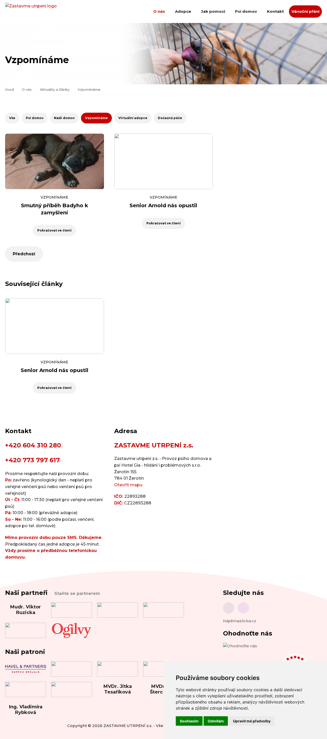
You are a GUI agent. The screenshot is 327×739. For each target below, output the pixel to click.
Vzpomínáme (89, 89)
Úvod (9, 89)
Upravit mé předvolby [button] (252, 721)
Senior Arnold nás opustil (163, 205)
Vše (12, 118)
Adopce (183, 11)
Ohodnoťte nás (247, 633)
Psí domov (246, 11)
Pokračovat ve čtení (54, 230)
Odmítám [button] (216, 721)
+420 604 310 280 (33, 445)
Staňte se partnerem (77, 593)
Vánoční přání (305, 11)
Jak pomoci (213, 11)
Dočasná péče (170, 118)
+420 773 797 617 (32, 460)
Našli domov (64, 118)
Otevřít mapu (128, 484)
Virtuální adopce (132, 118)
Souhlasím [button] (189, 721)
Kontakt (275, 11)
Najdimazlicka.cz (239, 620)
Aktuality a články (54, 89)
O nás (159, 11)
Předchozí (24, 253)
